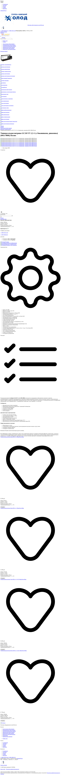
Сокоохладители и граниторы (6, 98)
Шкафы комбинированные (5, 110)
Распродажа (5, 735)
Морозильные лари (4, 94)
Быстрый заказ (3, 219)
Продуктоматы (3, 96)
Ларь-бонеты (3, 82)
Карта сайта (2, 769)
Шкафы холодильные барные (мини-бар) (8, 121)
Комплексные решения (7, 736)
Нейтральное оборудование (8, 48)
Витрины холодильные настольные (7, 76)
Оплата (4, 6)
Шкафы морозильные (4, 114)
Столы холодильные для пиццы (6, 105)
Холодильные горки (4, 107)
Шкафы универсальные (5, 116)
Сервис (4, 7)
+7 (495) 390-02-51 (4, 234)
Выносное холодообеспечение (9, 49)
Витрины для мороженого (5, 64)
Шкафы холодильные (4, 119)
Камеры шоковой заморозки (6, 78)
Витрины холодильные (5, 73)
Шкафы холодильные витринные (7, 123)
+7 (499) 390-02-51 (4, 30)
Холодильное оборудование (8, 43)
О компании (5, 4)
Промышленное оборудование (9, 45)
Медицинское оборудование (6, 89)
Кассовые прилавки (4, 80)
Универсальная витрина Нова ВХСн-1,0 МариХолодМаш (12, 436)
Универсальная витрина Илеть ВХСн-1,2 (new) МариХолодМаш (13, 650)
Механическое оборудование (9, 47)
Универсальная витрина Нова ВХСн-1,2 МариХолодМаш (12, 508)
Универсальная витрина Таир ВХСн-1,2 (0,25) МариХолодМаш (13, 579)
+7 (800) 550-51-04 (12, 30)
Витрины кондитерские (5, 66)
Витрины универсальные (5, 71)
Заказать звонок (3, 765)
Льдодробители (3, 87)
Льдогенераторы (3, 85)
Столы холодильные (4, 103)
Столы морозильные (4, 101)
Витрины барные (4, 51)
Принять (2, 773)
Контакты (5, 8)
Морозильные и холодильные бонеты (8, 91)
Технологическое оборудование (9, 46)
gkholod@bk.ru (3, 10)
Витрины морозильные (5, 69)
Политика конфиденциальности (12, 769)
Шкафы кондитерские (4, 112)
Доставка (5, 5)
